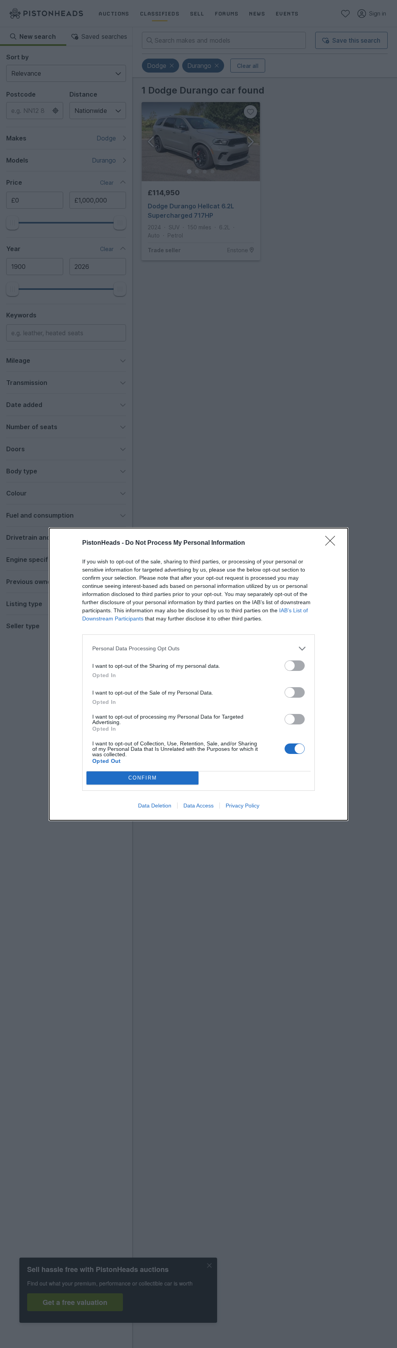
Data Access (198, 805)
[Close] (332, 543)
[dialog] (198, 674)
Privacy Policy (242, 805)
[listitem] (198, 649)
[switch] (295, 665)
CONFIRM (142, 778)
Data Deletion (154, 805)
